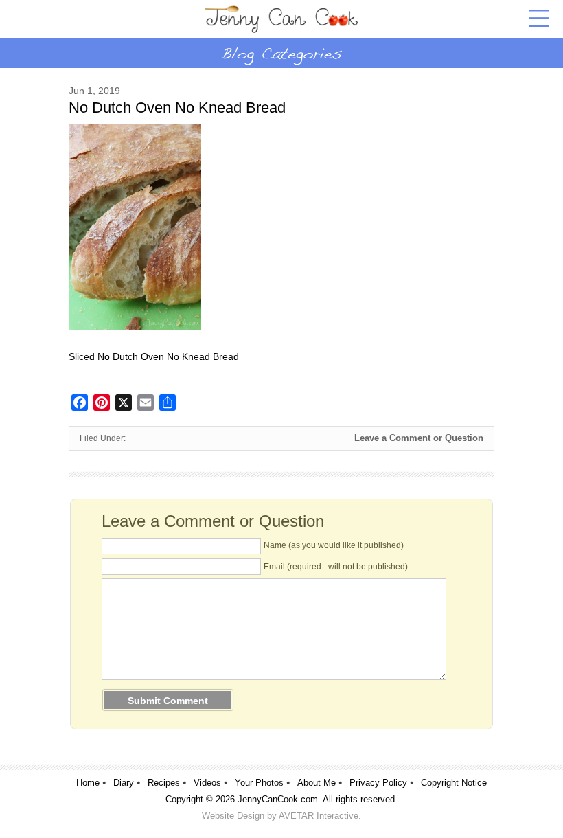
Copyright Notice (454, 783)
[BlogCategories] (281, 53)
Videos (207, 783)
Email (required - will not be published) (336, 566)
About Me (316, 783)
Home (88, 783)
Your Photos (259, 783)
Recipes (164, 783)
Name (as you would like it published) (334, 545)
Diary (123, 783)
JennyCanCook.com (278, 799)
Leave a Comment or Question (418, 438)
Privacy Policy (378, 783)
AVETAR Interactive (318, 816)
